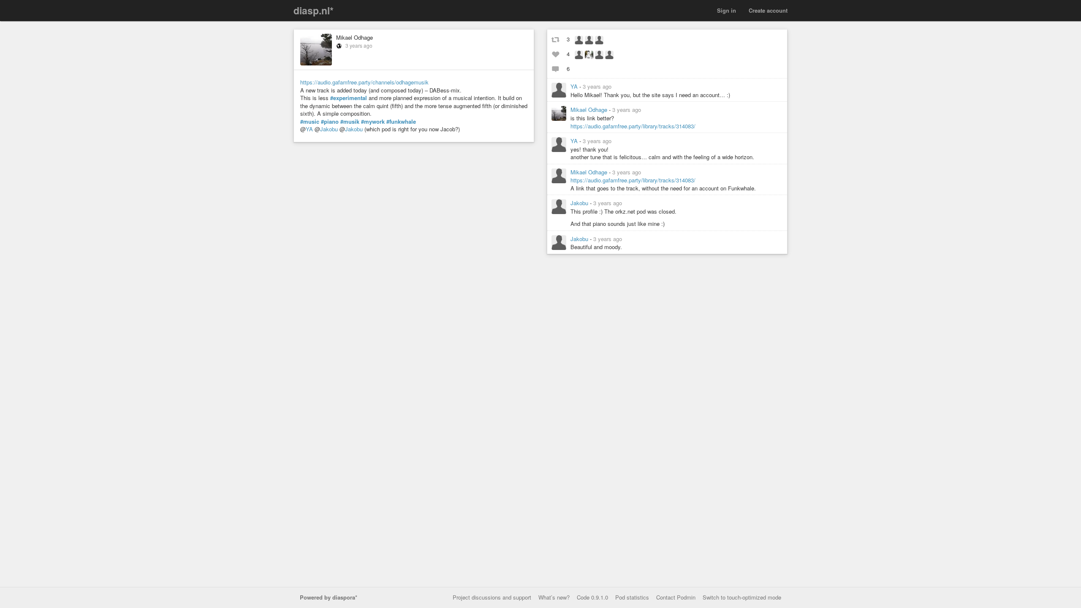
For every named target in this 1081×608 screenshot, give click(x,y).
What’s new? (554, 597)
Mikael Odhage (354, 37)
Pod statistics (632, 597)
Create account (768, 10)
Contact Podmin (675, 597)
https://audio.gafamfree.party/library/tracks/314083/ (632, 126)
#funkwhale (401, 121)
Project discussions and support (492, 597)
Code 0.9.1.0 (592, 597)
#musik (349, 121)
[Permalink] (616, 86)
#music (309, 121)
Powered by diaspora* (328, 597)
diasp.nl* (313, 10)
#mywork (373, 121)
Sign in (726, 10)
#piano (330, 121)
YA (309, 129)
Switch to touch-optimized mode (742, 597)
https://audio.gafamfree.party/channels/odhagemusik (364, 82)
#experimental (348, 98)
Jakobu (329, 129)
